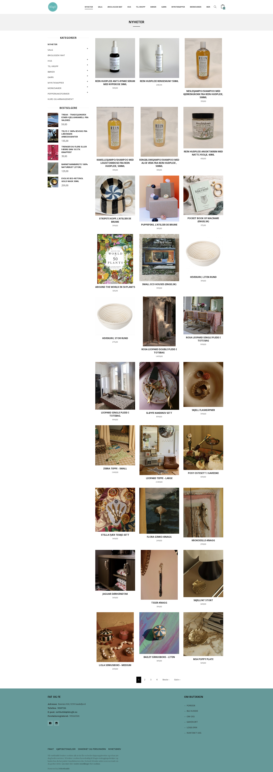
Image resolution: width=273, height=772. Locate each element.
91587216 (61, 708)
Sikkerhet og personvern (92, 749)
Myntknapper (178, 7)
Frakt (51, 749)
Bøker (153, 7)
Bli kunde (192, 710)
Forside (191, 705)
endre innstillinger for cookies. (87, 764)
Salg (100, 7)
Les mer (65, 764)
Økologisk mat (114, 7)
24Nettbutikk (64, 769)
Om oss (191, 716)
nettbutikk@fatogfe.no (66, 712)
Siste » (177, 680)
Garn (163, 7)
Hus (129, 7)
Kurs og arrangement (61, 99)
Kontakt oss (194, 732)
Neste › (166, 680)
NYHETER (89, 7)
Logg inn (192, 727)
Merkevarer (195, 7)
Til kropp (140, 7)
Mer (208, 7)
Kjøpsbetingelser (66, 749)
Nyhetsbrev (114, 749)
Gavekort (192, 721)
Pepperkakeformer (58, 93)
